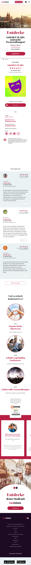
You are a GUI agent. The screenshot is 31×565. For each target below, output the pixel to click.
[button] (26, 2)
